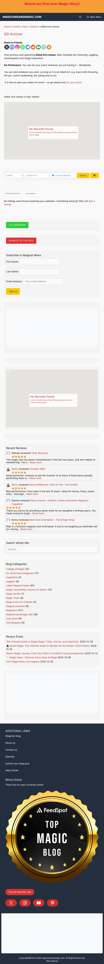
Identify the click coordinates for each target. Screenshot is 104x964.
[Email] (38, 47)
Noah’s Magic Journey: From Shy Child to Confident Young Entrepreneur (45, 653)
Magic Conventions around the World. (26, 589)
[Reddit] (33, 47)
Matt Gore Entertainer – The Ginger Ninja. (52, 519)
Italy (25, 26)
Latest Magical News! (18, 585)
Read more (36, 462)
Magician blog (13, 736)
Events (16, 26)
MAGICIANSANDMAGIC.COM (22, 17)
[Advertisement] (52, 327)
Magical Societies (15, 606)
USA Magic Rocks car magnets (23, 661)
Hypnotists (12, 577)
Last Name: (12, 271)
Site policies (52, 961)
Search (84, 175)
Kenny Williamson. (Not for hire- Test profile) (54, 484)
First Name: (12, 261)
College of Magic (15, 569)
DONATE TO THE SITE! (21, 240)
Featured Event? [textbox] (13, 193)
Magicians (11, 610)
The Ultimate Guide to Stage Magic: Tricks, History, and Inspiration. (42, 641)
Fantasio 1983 (37, 469)
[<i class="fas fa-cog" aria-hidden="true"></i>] (94, 175)
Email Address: (14, 281)
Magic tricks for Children (19, 602)
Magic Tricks (13, 598)
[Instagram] (17, 47)
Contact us (11, 749)
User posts (12, 618)
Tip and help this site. (20, 892)
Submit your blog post (17, 763)
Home (7, 26)
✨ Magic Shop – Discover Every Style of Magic (31, 657)
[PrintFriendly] (43, 47)
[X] (6, 47)
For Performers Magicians (20, 573)
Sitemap (9, 756)
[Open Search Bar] (80, 17)
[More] (49, 47)
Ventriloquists (13, 622)
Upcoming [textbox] (30, 193)
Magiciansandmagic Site (19, 614)
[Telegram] (27, 47)
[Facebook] (12, 47)
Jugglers (10, 581)
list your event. (74, 82)
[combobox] (13, 193)
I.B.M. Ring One (39, 453)
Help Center (11, 770)
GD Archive (13, 34)
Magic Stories (13, 593)
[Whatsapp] (22, 47)
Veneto (34, 26)
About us (10, 743)
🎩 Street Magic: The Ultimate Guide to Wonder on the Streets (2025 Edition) (48, 645)
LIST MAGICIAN (17, 225)
